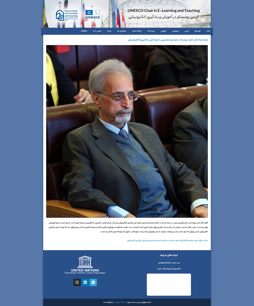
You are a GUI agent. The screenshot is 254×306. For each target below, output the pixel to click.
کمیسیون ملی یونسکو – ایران (169, 268)
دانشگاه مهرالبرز (120, 302)
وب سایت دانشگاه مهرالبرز (169, 263)
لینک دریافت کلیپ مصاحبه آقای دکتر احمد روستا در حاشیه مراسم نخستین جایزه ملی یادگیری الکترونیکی (167, 240)
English (84, 31)
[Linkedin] (85, 282)
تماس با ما (97, 31)
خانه (208, 31)
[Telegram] (93, 282)
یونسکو (198, 31)
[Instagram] (77, 282)
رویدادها (151, 31)
